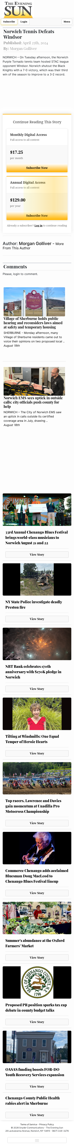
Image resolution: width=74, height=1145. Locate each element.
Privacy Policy (46, 1124)
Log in (38, 225)
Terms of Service (28, 1124)
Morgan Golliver (35, 243)
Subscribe (9, 21)
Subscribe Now (37, 168)
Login (23, 21)
